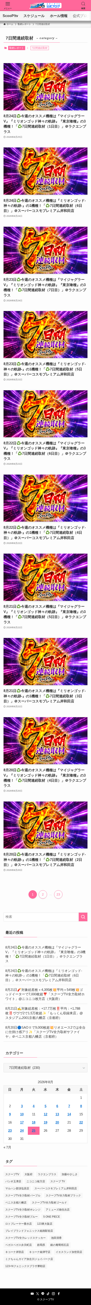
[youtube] (32, 1294)
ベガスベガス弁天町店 (18, 1245)
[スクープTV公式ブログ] (45, 5)
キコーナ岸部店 (14, 1252)
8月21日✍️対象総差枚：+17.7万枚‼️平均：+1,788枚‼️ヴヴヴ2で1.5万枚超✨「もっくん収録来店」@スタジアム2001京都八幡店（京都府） (44, 1013)
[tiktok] (48, 1294)
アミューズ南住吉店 (58, 1209)
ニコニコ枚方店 (36, 1181)
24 (22, 1130)
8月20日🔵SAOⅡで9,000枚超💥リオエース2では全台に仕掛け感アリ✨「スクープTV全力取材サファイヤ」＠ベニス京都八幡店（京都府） (45, 1032)
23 (58, 894)
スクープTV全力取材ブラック (63, 1195)
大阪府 (28, 1174)
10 (22, 1114)
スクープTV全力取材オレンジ (22, 1209)
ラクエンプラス (47, 1174)
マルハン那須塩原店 (17, 1188)
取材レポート (16, 48)
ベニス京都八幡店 (16, 1202)
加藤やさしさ (70, 1174)
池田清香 (56, 1237)
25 (33, 1130)
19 (45, 1122)
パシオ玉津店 (13, 1181)
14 (69, 1114)
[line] (43, 1294)
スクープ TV (57, 1181)
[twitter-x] (38, 1294)
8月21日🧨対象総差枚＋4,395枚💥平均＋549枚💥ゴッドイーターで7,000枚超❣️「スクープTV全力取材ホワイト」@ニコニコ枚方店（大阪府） (45, 994)
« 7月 (7, 1147)
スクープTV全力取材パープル (22, 1195)
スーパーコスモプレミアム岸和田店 (55, 1188)
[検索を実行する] (83, 917)
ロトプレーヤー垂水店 (18, 1223)
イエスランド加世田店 (69, 1252)
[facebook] (59, 1294)
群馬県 (41, 1245)
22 (81, 1122)
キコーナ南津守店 (39, 1252)
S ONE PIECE (51, 1216)
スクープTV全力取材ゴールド (49, 1202)
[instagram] (53, 1294)
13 (57, 1114)
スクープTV (12, 1174)
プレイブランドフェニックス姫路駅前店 (29, 1230)
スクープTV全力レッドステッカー (25, 1237)
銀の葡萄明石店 (59, 1245)
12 (45, 1114)
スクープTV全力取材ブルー (21, 1216)
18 (33, 1122)
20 (57, 1122)
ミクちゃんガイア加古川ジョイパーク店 (29, 1259)
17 (22, 1122)
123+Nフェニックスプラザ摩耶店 (25, 1266)
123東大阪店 (44, 1223)
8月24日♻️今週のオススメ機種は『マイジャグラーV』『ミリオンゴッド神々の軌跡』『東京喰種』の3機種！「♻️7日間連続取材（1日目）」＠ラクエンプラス (45, 954)
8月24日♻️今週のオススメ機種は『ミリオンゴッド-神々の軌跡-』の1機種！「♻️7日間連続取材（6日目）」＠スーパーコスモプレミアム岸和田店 (43, 975)
